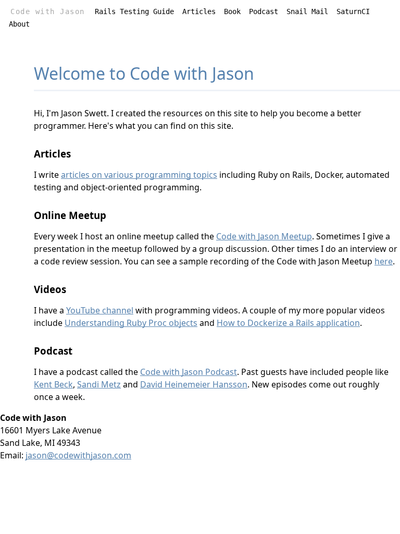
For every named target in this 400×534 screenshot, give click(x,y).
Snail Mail (307, 11)
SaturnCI (353, 11)
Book (232, 11)
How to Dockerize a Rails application (288, 323)
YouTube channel (99, 310)
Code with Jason (47, 11)
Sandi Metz (99, 384)
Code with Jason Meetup (264, 236)
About (19, 24)
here (383, 261)
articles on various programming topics (139, 174)
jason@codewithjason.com (78, 455)
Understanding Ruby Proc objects (131, 323)
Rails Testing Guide (134, 11)
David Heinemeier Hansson (193, 384)
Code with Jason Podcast (188, 372)
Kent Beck (53, 384)
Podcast (263, 11)
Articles (199, 11)
